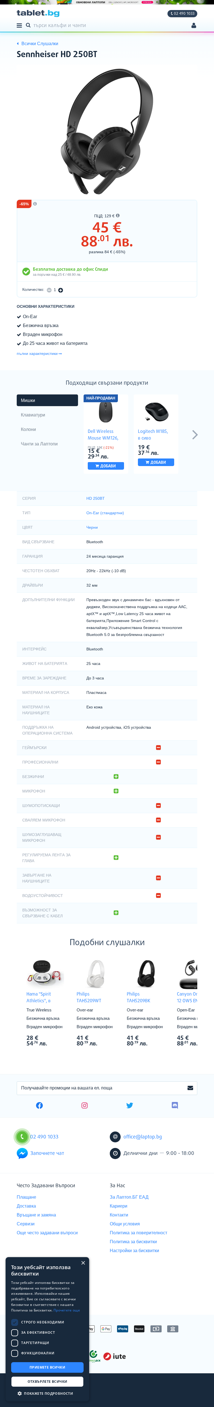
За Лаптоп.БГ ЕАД (129, 1197)
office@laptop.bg (142, 1137)
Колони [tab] (28, 429)
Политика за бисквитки (133, 1241)
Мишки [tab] (28, 400)
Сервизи (26, 1223)
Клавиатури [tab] (33, 415)
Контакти (119, 1215)
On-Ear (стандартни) (105, 513)
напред (195, 434)
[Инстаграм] (84, 1106)
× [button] (83, 1263)
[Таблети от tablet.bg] (38, 13)
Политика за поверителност (138, 1232)
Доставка (26, 1206)
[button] (47, 1393)
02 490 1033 (184, 13)
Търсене (29, 25)
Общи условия (125, 1223)
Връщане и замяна (36, 1215)
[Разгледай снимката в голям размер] (107, 131)
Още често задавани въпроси (47, 1232)
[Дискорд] (174, 1106)
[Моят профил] (193, 26)
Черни (92, 527)
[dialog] (47, 1329)
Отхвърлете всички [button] (47, 1381)
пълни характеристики (37, 353)
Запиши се (190, 1088)
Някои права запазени (36, 1393)
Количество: (33, 289)
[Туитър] (129, 1106)
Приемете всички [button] (47, 1367)
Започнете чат (47, 1153)
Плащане (26, 1197)
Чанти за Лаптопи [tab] (39, 444)
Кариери (118, 1206)
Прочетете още (67, 1310)
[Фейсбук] (39, 1106)
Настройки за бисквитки (134, 1250)
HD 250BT (95, 498)
